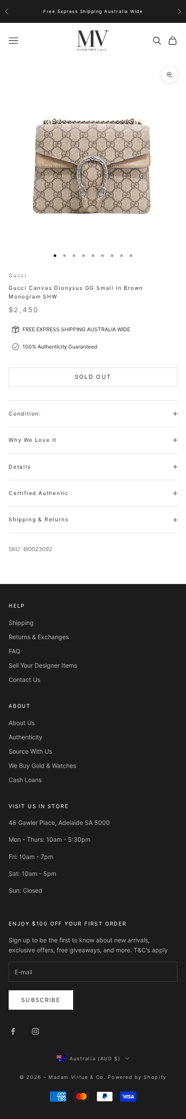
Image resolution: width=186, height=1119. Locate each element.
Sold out (93, 376)
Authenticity (25, 737)
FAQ (14, 651)
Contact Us (24, 679)
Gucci (18, 275)
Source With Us (30, 751)
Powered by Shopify (137, 1077)
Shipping (21, 622)
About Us (22, 722)
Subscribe (41, 999)
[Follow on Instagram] (35, 1031)
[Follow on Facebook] (13, 1031)
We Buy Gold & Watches (42, 765)
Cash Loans (25, 779)
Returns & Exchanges (39, 636)
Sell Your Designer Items (43, 665)
